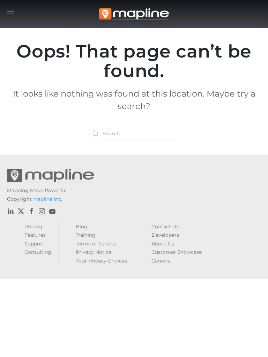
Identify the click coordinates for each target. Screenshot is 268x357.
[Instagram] (41, 211)
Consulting (37, 252)
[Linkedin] (10, 211)
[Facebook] (31, 211)
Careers (160, 261)
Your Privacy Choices (101, 261)
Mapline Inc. (47, 199)
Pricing (33, 226)
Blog (82, 226)
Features (35, 235)
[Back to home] (134, 14)
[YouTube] (52, 211)
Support (34, 244)
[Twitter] (20, 211)
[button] (10, 14)
